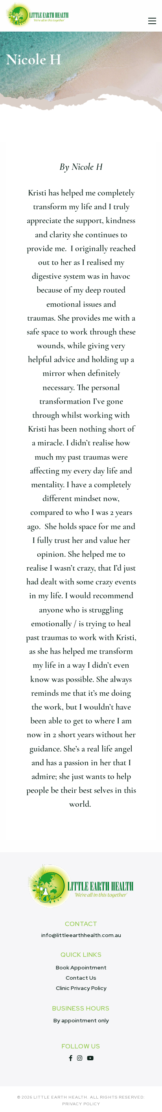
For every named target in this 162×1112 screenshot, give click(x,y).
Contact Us (81, 977)
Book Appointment (81, 967)
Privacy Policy (81, 1104)
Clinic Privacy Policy (81, 988)
